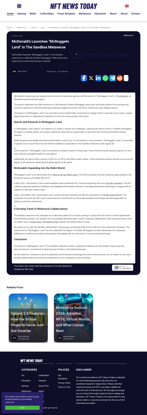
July (42, 27)
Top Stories (63, 71)
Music (113, 13)
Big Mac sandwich (114, 183)
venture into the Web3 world (65, 175)
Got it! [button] (22, 408)
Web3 (32, 13)
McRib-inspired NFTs (112, 195)
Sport (41, 396)
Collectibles (47, 13)
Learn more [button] (9, 402)
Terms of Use (64, 387)
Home (10, 13)
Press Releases (66, 13)
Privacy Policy (64, 383)
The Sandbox (122, 96)
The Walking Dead (50, 222)
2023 (33, 27)
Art (23, 375)
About (124, 13)
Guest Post (44, 386)
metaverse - (52, 71)
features (42, 380)
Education (100, 13)
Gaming (21, 13)
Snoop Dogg (35, 222)
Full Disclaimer (62, 377)
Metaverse (85, 13)
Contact (135, 13)
